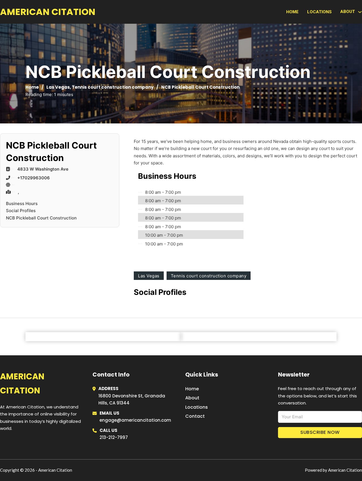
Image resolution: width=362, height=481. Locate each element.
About (192, 398)
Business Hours (22, 203)
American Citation (47, 11)
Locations (319, 11)
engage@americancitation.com (135, 420)
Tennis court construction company (113, 87)
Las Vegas (58, 87)
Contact (195, 416)
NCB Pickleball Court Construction (41, 218)
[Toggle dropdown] (360, 12)
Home (292, 11)
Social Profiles (21, 210)
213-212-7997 (114, 437)
